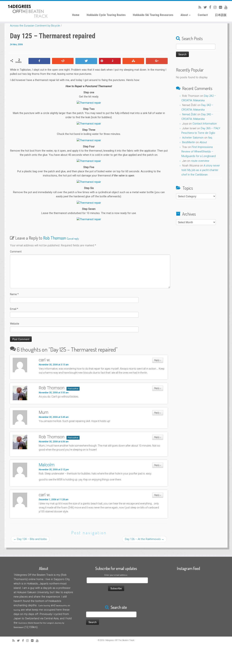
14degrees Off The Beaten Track (119, 640)
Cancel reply (73, 238)
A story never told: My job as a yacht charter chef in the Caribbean (200, 170)
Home (75, 15)
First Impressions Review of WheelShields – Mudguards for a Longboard (198, 151)
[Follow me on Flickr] (219, 7)
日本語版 (221, 15)
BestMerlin (188, 142)
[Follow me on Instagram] (214, 7)
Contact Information (204, 123)
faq (210, 137)
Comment (16, 251)
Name (14, 294)
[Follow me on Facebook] (209, 7)
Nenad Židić (189, 114)
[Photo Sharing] (89, 102)
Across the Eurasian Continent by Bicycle (35, 25)
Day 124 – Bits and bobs (30, 539)
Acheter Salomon (193, 137)
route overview (200, 160)
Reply (157, 360)
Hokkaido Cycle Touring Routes (106, 15)
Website (14, 323)
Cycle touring (44, 605)
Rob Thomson (54, 238)
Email (14, 308)
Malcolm (47, 464)
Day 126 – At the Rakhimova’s (144, 539)
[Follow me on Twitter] (204, 7)
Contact (203, 15)
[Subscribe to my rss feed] (198, 7)
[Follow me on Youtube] (224, 7)
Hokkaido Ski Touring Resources (153, 15)
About (185, 15)
